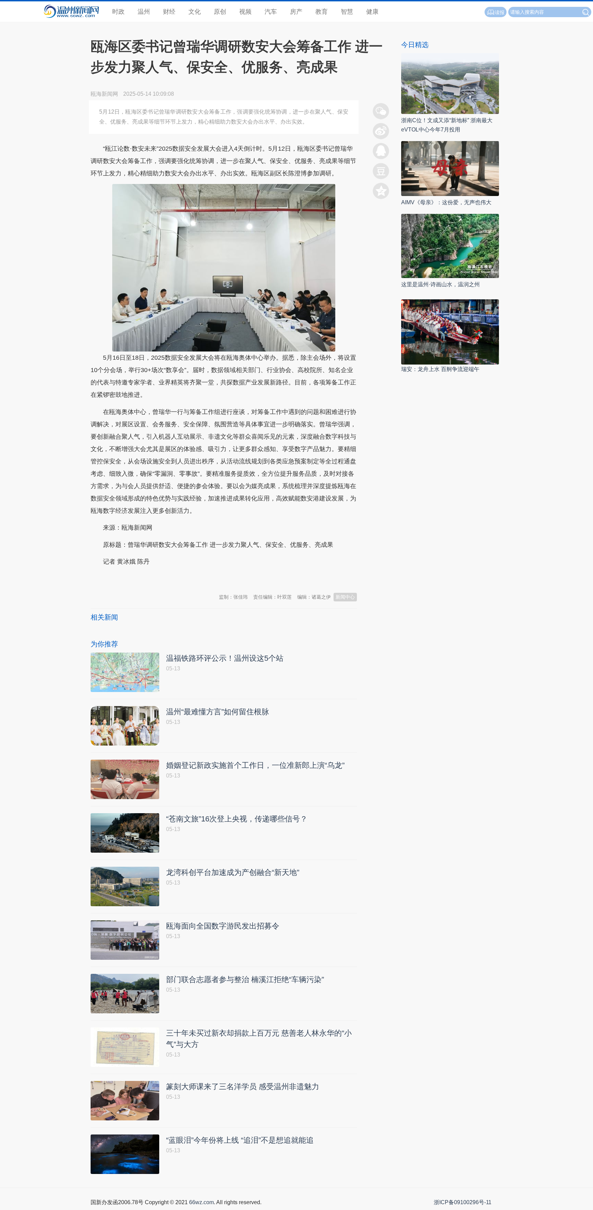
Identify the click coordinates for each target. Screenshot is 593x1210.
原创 (220, 11)
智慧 (347, 11)
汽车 (271, 11)
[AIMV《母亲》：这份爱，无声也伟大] (450, 168)
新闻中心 (345, 597)
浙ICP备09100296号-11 (462, 1202)
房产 (296, 11)
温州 (144, 11)
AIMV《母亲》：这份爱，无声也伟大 (446, 202)
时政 (118, 11)
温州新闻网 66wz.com (151, 578)
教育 (321, 11)
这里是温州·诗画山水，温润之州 (440, 284)
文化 (194, 11)
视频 (245, 11)
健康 (372, 11)
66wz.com (201, 1202)
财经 (169, 11)
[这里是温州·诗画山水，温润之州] (450, 246)
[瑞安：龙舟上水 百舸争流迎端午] (450, 331)
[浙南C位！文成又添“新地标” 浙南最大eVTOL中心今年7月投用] (450, 83)
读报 (499, 12)
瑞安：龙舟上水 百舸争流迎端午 (440, 369)
